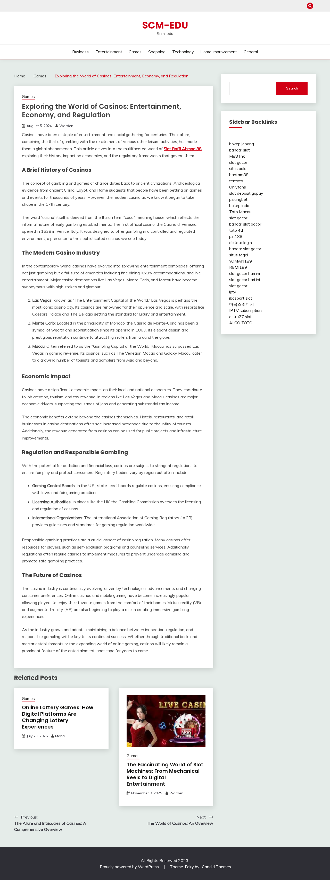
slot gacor (238, 162)
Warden (66, 125)
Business (80, 51)
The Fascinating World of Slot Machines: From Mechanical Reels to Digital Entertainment (165, 774)
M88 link (237, 156)
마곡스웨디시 (241, 304)
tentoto (236, 180)
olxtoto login (240, 242)
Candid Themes (216, 866)
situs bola (237, 168)
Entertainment (108, 51)
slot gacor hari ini (244, 273)
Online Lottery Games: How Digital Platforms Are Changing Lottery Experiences (57, 717)
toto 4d (236, 230)
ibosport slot (240, 298)
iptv (232, 291)
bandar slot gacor (245, 224)
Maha (60, 736)
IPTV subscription (245, 310)
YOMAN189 (240, 261)
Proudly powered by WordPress (130, 866)
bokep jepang (241, 143)
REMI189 (238, 267)
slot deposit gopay (246, 193)
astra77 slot (240, 316)
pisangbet (238, 199)
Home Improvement (218, 51)
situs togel (238, 254)
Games (135, 51)
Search (292, 88)
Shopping (157, 51)
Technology (183, 51)
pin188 (235, 236)
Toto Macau (240, 211)
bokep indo (239, 205)
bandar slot (239, 149)
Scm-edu (165, 25)
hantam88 (239, 174)
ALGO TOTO (240, 322)
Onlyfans (237, 187)
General (251, 51)
